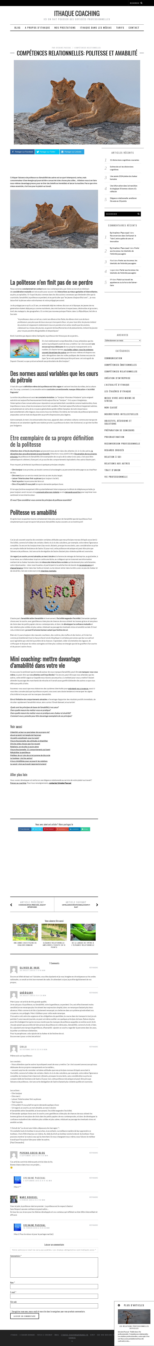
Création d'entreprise (117, 378)
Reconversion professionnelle (122, 443)
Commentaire (15, 1255)
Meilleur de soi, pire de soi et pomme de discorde (30, 755)
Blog (18, 27)
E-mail (13, 1292)
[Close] (119, 1305)
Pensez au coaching (18, 783)
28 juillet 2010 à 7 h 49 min (32, 970)
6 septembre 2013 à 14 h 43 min (37, 1181)
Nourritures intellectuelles (121, 414)
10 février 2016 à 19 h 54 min (36, 1228)
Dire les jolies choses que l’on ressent (25, 744)
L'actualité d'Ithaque (117, 384)
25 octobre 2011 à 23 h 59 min (33, 1049)
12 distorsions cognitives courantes (124, 160)
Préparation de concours (120, 430)
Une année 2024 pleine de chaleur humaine (25, 944)
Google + (62, 829)
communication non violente (47, 492)
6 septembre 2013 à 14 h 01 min (34, 1156)
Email (85, 829)
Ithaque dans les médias (96, 27)
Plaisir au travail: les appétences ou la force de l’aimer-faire (123, 282)
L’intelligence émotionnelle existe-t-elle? (76, 904)
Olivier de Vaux (30, 967)
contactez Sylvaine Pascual (60, 783)
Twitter (37, 829)
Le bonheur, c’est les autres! (21, 758)
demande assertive (72, 492)
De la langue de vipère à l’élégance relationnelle (83, 944)
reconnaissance (85, 565)
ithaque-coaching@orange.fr (74, 1335)
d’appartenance (16, 568)
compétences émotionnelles (121, 364)
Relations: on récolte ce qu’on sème (24, 746)
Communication (113, 358)
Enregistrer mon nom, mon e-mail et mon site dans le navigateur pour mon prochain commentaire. (48, 1311)
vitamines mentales (48, 571)
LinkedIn (75, 829)
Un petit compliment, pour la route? (24, 738)
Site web (13, 1301)
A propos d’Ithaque (37, 27)
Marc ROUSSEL (29, 1197)
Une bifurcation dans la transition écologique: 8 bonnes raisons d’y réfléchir (123, 188)
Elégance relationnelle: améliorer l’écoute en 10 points (54, 945)
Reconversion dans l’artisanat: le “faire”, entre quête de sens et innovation (123, 238)
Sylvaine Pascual (34, 1225)
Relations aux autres (117, 463)
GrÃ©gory (26, 992)
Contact (134, 27)
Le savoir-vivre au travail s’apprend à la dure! (28, 764)
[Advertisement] (54, 866)
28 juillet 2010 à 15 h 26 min (33, 995)
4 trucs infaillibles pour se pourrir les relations (29, 761)
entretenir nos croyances (78, 688)
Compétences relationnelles (87, 48)
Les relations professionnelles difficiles (134, 1327)
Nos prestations (65, 27)
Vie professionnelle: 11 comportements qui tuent (30, 749)
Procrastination (114, 437)
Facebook (25, 829)
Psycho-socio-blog (32, 1152)
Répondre (94, 968)
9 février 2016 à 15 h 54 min (32, 1200)
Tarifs (120, 27)
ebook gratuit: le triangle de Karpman (25, 735)
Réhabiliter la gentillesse (20, 752)
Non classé (111, 407)
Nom (12, 1282)
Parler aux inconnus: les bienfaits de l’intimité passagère (124, 251)
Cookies (72, 1338)
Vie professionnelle (116, 476)
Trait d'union (113, 470)
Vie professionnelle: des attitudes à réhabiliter (29, 741)
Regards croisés (114, 450)
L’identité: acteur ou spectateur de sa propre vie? (30, 732)
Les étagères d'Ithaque (118, 391)
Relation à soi (113, 456)
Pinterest (50, 829)
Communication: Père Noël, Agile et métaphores (32, 904)
